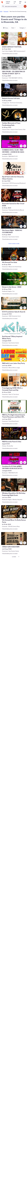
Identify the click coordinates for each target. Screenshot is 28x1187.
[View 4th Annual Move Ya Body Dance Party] (14, 511)
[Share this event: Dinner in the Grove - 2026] (24, 283)
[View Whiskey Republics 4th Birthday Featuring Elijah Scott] (14, 484)
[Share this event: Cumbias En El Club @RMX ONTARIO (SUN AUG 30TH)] (24, 462)
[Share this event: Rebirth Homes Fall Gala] (24, 94)
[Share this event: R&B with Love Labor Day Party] (24, 359)
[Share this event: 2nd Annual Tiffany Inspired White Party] (24, 332)
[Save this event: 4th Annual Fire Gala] (21, 258)
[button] (5, 28)
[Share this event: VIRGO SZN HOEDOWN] (24, 542)
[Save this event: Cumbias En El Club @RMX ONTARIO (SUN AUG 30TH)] (21, 462)
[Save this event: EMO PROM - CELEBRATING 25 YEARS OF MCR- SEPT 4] (21, 67)
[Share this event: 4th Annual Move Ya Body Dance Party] (24, 516)
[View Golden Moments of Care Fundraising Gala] (14, 114)
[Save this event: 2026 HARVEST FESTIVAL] (21, 42)
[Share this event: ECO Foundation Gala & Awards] (24, 307)
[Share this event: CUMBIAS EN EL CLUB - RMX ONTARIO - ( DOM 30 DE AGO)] (24, 146)
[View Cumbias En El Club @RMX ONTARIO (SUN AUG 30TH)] (14, 458)
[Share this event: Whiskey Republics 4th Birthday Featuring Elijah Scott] (24, 489)
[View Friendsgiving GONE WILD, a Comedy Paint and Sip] (14, 379)
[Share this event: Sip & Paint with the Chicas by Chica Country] (24, 172)
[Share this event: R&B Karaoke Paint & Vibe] (24, 437)
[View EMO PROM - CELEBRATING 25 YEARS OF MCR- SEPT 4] (14, 63)
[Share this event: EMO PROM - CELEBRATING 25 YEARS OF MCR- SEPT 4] (24, 67)
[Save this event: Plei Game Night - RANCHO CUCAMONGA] (21, 226)
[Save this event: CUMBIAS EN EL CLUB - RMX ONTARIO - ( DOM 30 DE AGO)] (21, 146)
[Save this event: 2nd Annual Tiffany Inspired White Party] (21, 332)
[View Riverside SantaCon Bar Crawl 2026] (14, 195)
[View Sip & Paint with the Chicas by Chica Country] (14, 168)
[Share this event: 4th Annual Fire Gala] (24, 258)
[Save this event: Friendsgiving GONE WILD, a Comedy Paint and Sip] (21, 384)
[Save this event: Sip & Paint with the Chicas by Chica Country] (21, 172)
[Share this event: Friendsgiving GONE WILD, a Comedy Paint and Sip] (24, 384)
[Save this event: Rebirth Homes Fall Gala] (21, 94)
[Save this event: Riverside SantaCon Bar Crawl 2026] (21, 199)
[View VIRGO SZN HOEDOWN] (14, 538)
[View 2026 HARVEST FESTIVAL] (14, 38)
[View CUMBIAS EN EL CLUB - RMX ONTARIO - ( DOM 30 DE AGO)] (14, 141)
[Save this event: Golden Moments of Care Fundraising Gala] (21, 119)
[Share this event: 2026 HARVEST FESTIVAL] (24, 42)
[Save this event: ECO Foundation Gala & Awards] (21, 307)
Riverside (6, 11)
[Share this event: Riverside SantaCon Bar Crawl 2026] (24, 199)
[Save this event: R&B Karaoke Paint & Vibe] (21, 437)
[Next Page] (19, 557)
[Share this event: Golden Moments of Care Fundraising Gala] (24, 119)
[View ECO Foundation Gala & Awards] (14, 303)
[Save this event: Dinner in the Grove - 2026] (21, 283)
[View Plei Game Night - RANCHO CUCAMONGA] (14, 222)
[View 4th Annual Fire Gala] (14, 254)
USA (1, 11)
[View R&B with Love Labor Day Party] (14, 355)
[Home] (2, 2)
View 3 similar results (14, 243)
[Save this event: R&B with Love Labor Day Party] (21, 359)
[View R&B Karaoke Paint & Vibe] (14, 433)
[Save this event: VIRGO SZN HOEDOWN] (21, 542)
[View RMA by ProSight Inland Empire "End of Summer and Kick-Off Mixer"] (14, 406)
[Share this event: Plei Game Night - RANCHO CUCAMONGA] (24, 226)
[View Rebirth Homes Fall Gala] (14, 90)
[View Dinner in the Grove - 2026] (14, 278)
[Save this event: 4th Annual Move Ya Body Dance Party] (21, 516)
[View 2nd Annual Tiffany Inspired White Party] (14, 328)
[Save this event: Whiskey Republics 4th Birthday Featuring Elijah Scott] (21, 489)
